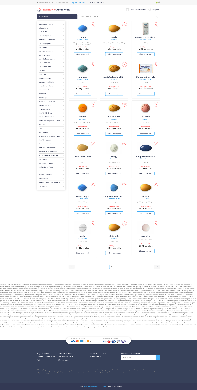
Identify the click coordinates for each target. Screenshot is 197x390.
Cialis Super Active (82, 156)
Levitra (82, 116)
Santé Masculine (46, 140)
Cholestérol (44, 90)
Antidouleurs (44, 159)
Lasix (82, 236)
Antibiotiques (44, 63)
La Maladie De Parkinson (48, 155)
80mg (123, 43)
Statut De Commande (138, 10)
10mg (105, 43)
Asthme (42, 74)
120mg (89, 43)
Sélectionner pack (82, 54)
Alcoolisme (43, 28)
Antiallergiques (45, 36)
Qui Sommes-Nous (65, 357)
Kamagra (82, 77)
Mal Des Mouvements (47, 148)
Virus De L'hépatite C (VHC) (50, 121)
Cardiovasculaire (46, 86)
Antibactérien (44, 55)
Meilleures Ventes (46, 24)
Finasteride (145, 119)
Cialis (114, 37)
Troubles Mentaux (46, 144)
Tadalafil (114, 40)
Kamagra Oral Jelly (145, 77)
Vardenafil (82, 119)
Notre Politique (95, 357)
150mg (82, 44)
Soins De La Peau (46, 167)
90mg (118, 162)
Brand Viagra (82, 196)
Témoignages (63, 360)
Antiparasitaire (45, 67)
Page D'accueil (43, 353)
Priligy (114, 156)
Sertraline (145, 236)
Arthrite (42, 70)
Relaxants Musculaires (48, 151)
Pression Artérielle (46, 82)
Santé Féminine (45, 175)
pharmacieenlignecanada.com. (95, 386)
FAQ (38, 360)
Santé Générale (45, 113)
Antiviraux (43, 47)
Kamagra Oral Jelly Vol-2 (147, 37)
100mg (84, 43)
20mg (109, 43)
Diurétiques (43, 97)
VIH (40, 128)
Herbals (42, 124)
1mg (144, 122)
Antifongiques (45, 43)
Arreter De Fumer (46, 163)
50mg (79, 43)
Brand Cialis (114, 116)
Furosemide (82, 239)
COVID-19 (43, 32)
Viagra (82, 37)
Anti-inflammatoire (47, 59)
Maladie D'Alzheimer (47, 39)
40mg (114, 43)
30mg (109, 162)
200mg (87, 44)
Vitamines (43, 186)
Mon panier (156, 10)
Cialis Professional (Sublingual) (118, 77)
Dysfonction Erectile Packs (49, 136)
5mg (107, 122)
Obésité (42, 171)
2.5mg (112, 242)
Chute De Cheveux (46, 117)
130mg (77, 44)
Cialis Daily (114, 236)
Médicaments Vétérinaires (50, 182)
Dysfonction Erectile (47, 101)
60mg (118, 43)
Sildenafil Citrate (82, 40)
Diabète (42, 94)
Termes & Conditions (98, 353)
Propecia (145, 116)
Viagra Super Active (145, 156)
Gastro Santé (44, 109)
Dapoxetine (114, 159)
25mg (75, 43)
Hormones (43, 132)
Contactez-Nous (65, 353)
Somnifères (44, 178)
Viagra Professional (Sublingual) (119, 196)
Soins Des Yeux (45, 105)
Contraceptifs (45, 78)
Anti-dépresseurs (46, 51)
